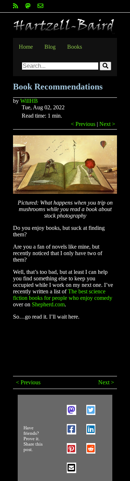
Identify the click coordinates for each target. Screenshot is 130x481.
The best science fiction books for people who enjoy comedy (62, 294)
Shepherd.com (48, 304)
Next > (107, 124)
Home (26, 47)
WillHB (29, 101)
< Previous (83, 124)
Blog (50, 47)
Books (74, 47)
